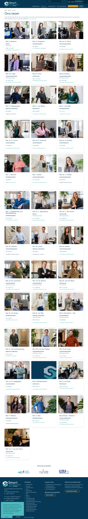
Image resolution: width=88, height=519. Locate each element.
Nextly (32, 517)
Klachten (28, 497)
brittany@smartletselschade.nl (66, 82)
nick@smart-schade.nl (11, 355)
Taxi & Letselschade (61, 6)
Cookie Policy (29, 490)
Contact (81, 6)
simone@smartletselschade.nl (40, 389)
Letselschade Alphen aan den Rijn (33, 501)
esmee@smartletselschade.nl (13, 148)
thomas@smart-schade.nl (39, 422)
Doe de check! (49, 495)
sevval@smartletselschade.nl (66, 322)
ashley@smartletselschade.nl (66, 49)
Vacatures (28, 486)
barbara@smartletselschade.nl (40, 80)
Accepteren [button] (18, 516)
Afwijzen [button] (6, 516)
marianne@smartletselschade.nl (67, 289)
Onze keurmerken (44, 466)
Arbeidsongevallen (50, 486)
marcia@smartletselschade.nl (13, 289)
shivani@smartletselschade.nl (66, 388)
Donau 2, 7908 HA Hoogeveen (13, 496)
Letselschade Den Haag (31, 509)
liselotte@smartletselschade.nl (66, 220)
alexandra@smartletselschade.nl (13, 82)
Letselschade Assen (30, 510)
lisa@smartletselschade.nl (39, 220)
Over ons (43, 6)
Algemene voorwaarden (31, 492)
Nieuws (27, 495)
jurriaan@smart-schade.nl (12, 220)
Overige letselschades (50, 487)
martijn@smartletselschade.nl (40, 289)
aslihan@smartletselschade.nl (13, 50)
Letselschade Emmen (30, 507)
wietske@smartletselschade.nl (66, 424)
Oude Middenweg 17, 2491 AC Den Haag (13, 489)
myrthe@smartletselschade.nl (66, 254)
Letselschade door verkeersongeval (53, 484)
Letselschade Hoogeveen (31, 504)
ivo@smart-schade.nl (11, 182)
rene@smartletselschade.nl (65, 357)
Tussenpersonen (52, 6)
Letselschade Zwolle (30, 503)
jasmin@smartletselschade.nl (40, 182)
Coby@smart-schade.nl (65, 114)
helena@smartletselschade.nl (66, 148)
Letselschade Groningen (31, 506)
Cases (27, 489)
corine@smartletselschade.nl (39, 114)
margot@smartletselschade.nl (40, 322)
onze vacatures (32, 18)
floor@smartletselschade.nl (39, 148)
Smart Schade (29, 484)
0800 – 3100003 (71, 1)
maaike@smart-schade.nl (12, 319)
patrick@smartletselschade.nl (40, 357)
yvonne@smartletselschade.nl (13, 457)
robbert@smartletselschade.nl (13, 389)
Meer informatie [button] (9, 513)
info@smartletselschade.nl (12, 491)
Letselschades (35, 6)
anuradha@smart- (37, 48)
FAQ (27, 493)
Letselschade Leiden (30, 500)
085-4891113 (62, 111)
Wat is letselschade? (50, 489)
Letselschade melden (73, 6)
